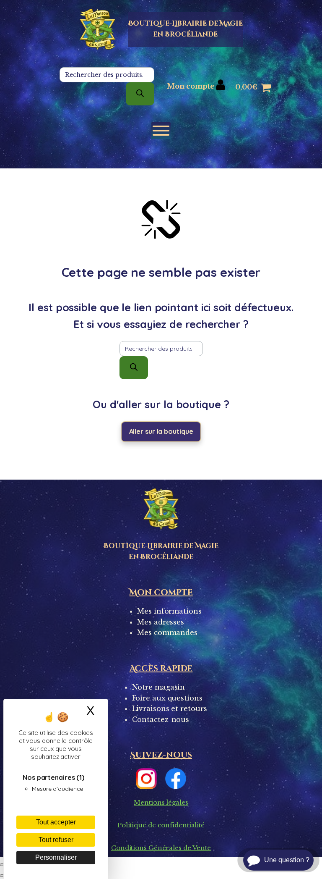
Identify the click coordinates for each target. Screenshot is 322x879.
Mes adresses (160, 622)
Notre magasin (158, 687)
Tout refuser (56, 839)
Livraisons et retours (169, 708)
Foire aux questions (167, 698)
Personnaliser (56, 857)
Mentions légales (161, 802)
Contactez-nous (161, 719)
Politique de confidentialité (161, 825)
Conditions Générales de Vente (161, 848)
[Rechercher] (140, 93)
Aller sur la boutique (161, 431)
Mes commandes (167, 632)
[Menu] (161, 131)
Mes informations (169, 611)
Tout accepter (56, 822)
